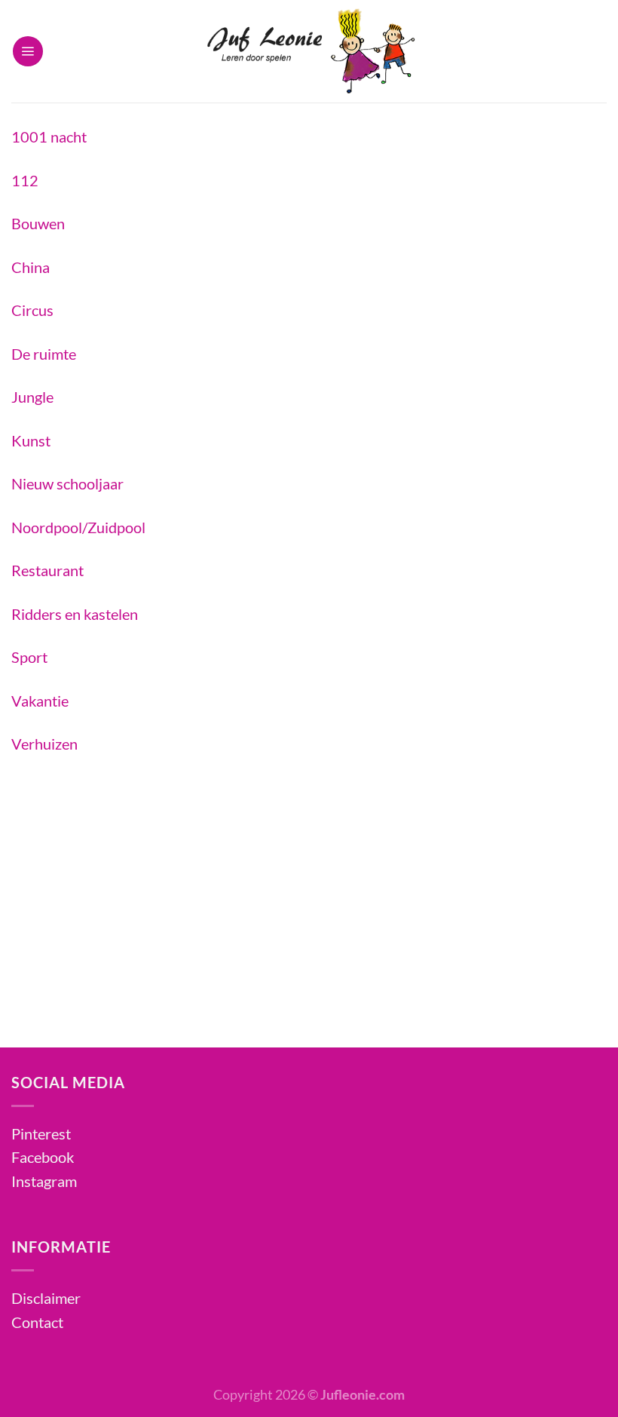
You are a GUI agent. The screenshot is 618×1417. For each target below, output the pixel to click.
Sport (29, 657)
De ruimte (43, 354)
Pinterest (41, 1133)
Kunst (30, 440)
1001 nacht (49, 136)
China (30, 267)
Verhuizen (44, 744)
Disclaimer (46, 1298)
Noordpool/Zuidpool (78, 527)
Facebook (42, 1157)
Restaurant (47, 570)
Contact (37, 1322)
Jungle (32, 397)
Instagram (44, 1181)
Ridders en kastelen (74, 614)
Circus (32, 310)
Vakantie (40, 701)
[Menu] (28, 51)
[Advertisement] (309, 881)
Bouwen (38, 223)
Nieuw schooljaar (67, 483)
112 (24, 180)
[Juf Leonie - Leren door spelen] (309, 51)
